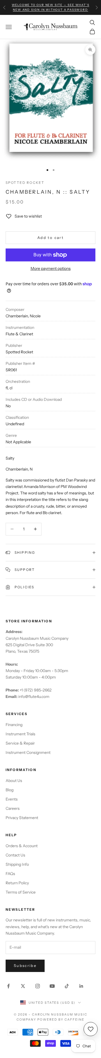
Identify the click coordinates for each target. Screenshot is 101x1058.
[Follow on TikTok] (67, 986)
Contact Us (15, 855)
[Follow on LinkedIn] (81, 986)
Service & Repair (20, 743)
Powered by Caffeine (60, 1019)
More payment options (51, 268)
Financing (14, 724)
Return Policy (17, 882)
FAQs (10, 873)
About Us (14, 780)
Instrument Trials (20, 733)
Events (12, 799)
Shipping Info (17, 864)
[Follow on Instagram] (37, 986)
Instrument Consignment (28, 752)
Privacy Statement (22, 817)
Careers (13, 808)
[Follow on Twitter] (23, 986)
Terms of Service (21, 892)
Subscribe (25, 965)
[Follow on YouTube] (52, 986)
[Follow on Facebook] (8, 986)
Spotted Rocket (25, 182)
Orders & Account (22, 845)
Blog (9, 789)
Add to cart (50, 237)
